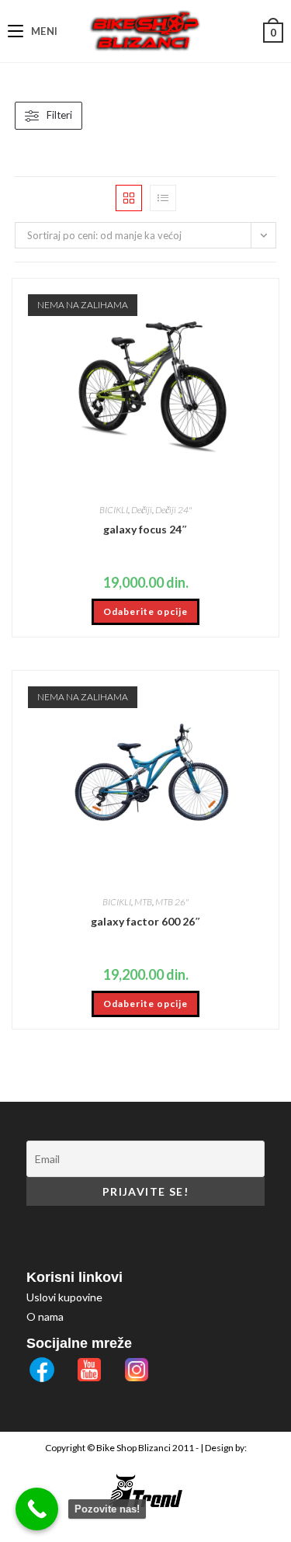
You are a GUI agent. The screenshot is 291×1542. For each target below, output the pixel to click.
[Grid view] (129, 198)
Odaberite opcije (145, 611)
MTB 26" (172, 902)
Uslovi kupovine (64, 1297)
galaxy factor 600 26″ (146, 921)
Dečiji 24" (173, 510)
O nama (45, 1316)
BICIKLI (113, 510)
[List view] (163, 198)
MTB (143, 902)
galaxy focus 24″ (145, 529)
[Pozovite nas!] (37, 1509)
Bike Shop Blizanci (134, 1447)
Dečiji (141, 510)
